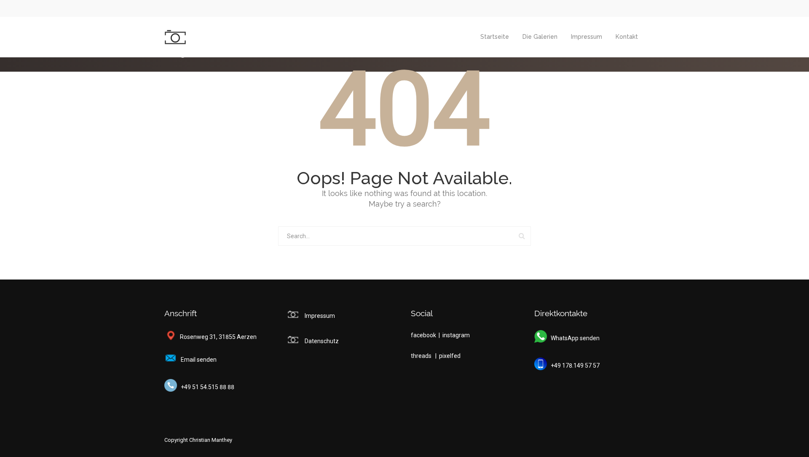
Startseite (494, 36)
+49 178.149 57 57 (573, 365)
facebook (424, 335)
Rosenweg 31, (196, 336)
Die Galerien (539, 36)
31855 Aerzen (238, 336)
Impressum (586, 36)
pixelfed (450, 355)
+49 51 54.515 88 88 (205, 387)
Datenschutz (322, 341)
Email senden (197, 359)
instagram (456, 335)
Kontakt (627, 36)
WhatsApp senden (573, 338)
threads (422, 355)
